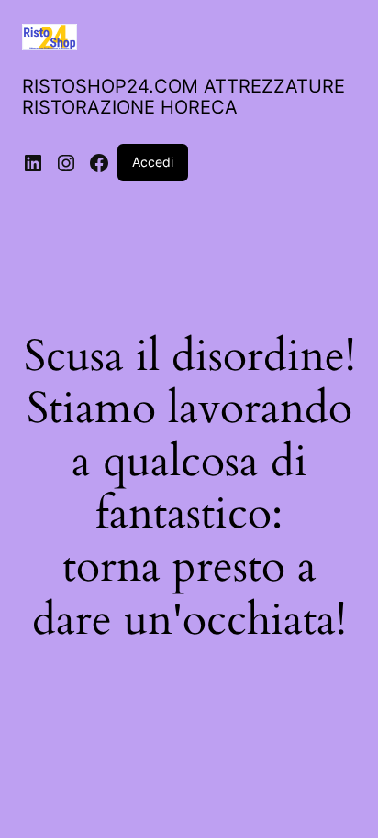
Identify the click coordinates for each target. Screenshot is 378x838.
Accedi (152, 161)
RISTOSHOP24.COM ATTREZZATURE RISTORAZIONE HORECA (183, 96)
